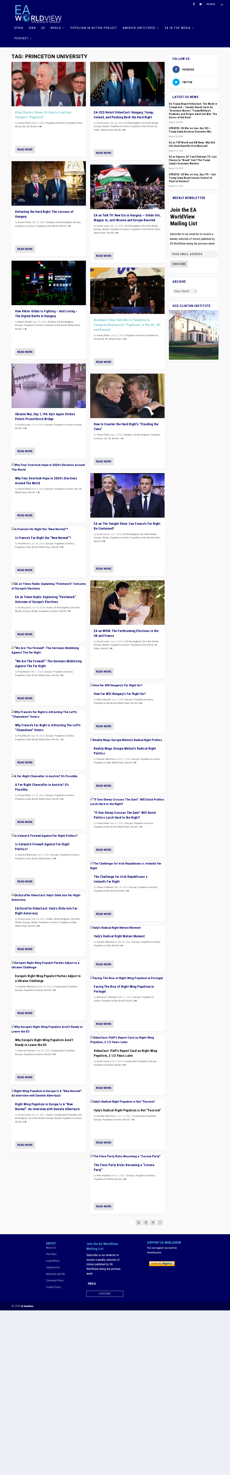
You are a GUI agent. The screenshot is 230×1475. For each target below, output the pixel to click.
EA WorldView (27, 1306)
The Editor (51, 1254)
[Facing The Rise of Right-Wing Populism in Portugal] (127, 978)
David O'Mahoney (27, 854)
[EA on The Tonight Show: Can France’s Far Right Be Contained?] (127, 495)
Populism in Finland (104, 1179)
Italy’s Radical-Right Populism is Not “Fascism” (127, 1110)
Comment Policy (54, 1280)
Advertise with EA (55, 1274)
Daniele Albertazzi (27, 986)
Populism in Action (55, 123)
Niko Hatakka (104, 1175)
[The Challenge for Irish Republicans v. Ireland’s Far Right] (127, 866)
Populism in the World (47, 226)
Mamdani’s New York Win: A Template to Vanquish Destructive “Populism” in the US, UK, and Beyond (127, 325)
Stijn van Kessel (26, 1050)
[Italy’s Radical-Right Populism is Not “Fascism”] (127, 1102)
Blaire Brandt (24, 321)
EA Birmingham (64, 222)
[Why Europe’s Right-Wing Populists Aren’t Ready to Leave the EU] (49, 1029)
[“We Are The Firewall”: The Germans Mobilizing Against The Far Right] (49, 650)
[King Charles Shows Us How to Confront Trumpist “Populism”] (49, 84)
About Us (51, 1247)
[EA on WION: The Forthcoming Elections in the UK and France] (127, 602)
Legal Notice (53, 1260)
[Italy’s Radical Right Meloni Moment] (127, 928)
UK (23, 126)
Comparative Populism (65, 986)
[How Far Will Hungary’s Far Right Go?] (127, 685)
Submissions (53, 1267)
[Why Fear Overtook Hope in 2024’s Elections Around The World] (49, 467)
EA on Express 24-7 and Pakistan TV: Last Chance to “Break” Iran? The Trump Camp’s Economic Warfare (193, 160)
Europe (77, 222)
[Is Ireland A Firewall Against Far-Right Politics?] (49, 836)
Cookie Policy (53, 1287)
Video (97, 130)
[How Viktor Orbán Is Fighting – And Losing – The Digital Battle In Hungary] (49, 283)
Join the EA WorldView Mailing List (183, 216)
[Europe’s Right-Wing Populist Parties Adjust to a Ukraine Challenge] (49, 965)
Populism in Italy (67, 922)
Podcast (21, 38)
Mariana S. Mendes (107, 997)
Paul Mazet (24, 543)
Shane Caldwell (105, 887)
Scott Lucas (24, 424)
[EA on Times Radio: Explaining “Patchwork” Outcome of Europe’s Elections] (49, 586)
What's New (74, 325)
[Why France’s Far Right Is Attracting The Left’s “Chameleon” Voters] (49, 714)
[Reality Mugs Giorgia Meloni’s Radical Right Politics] (127, 740)
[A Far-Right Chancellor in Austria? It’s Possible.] (49, 776)
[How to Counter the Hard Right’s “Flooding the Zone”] (127, 396)
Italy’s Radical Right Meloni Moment (119, 936)
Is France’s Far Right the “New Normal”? (43, 538)
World (55, 28)
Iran (32, 28)
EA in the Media (177, 28)
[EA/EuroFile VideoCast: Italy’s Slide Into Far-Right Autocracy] (49, 897)
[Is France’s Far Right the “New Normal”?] (49, 529)
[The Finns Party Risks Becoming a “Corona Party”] (127, 1156)
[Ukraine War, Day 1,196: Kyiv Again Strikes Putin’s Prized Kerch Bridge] (49, 386)
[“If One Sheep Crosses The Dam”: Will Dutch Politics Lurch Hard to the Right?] (127, 802)
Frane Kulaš (24, 795)
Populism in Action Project (93, 28)
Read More (25, 149)
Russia (77, 424)
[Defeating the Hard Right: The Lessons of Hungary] (49, 183)
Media (34, 611)
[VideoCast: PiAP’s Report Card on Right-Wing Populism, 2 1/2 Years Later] (127, 1040)
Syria (18, 28)
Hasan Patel (24, 123)
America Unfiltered (139, 28)
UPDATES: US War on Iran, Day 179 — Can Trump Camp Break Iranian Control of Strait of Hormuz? (192, 178)
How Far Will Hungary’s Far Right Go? (120, 694)
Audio (50, 607)
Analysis (50, 222)
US (43, 28)
